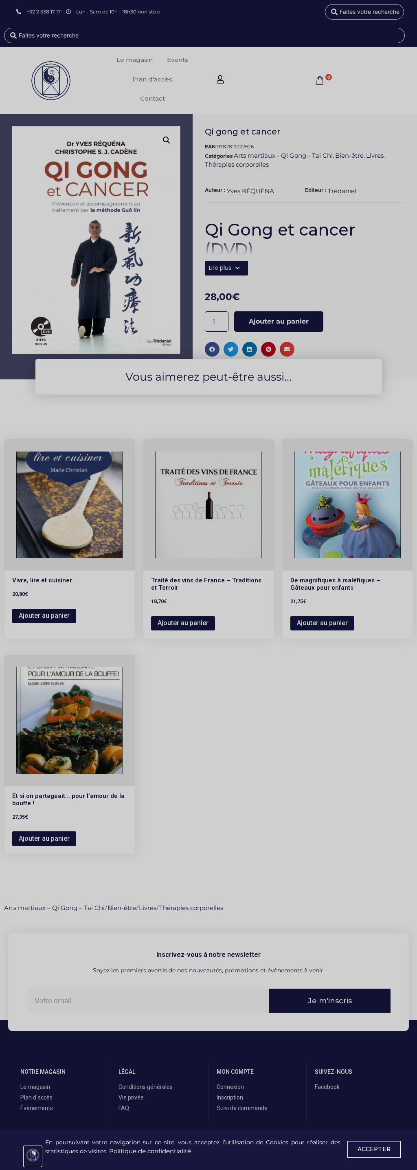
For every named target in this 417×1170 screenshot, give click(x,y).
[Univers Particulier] (32, 1156)
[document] (208, 585)
